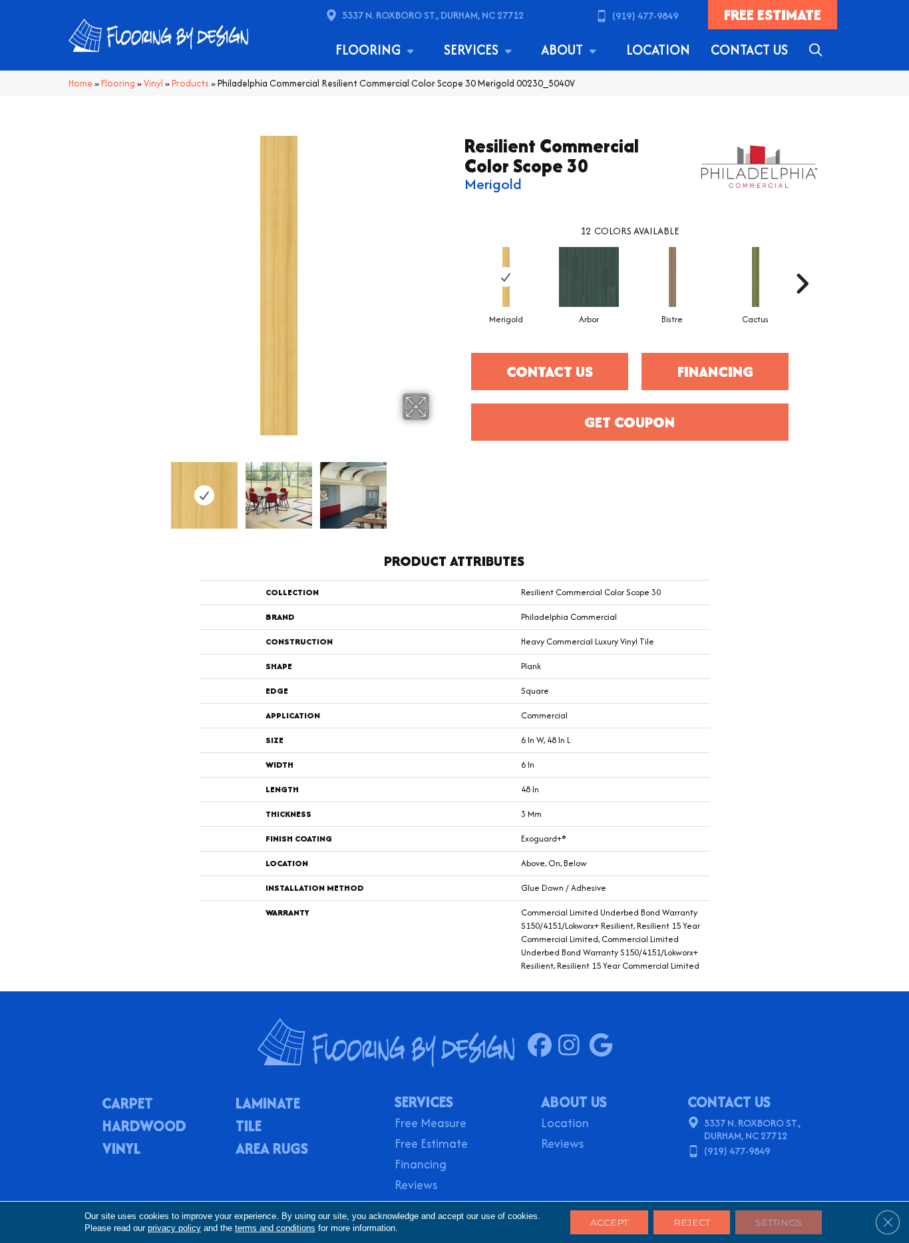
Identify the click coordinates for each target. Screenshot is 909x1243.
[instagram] (573, 1046)
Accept (609, 1222)
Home (80, 83)
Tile (249, 1127)
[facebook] (543, 1046)
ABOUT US (574, 1102)
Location (658, 49)
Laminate (268, 1104)
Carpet (127, 1104)
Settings (778, 1222)
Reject (691, 1222)
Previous (120, 488)
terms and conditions (275, 1228)
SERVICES (424, 1102)
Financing (421, 1165)
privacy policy (174, 1228)
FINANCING (715, 371)
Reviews (416, 1186)
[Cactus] (756, 277)
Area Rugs (272, 1149)
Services (473, 49)
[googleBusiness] (604, 1046)
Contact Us (749, 49)
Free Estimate (431, 1144)
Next (438, 488)
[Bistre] (672, 277)
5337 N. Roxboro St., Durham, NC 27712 (433, 15)
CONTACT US (729, 1102)
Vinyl (153, 83)
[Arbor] (589, 277)
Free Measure (430, 1124)
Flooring (369, 49)
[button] (818, 50)
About (563, 49)
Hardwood (144, 1127)
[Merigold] (506, 277)
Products (190, 83)
